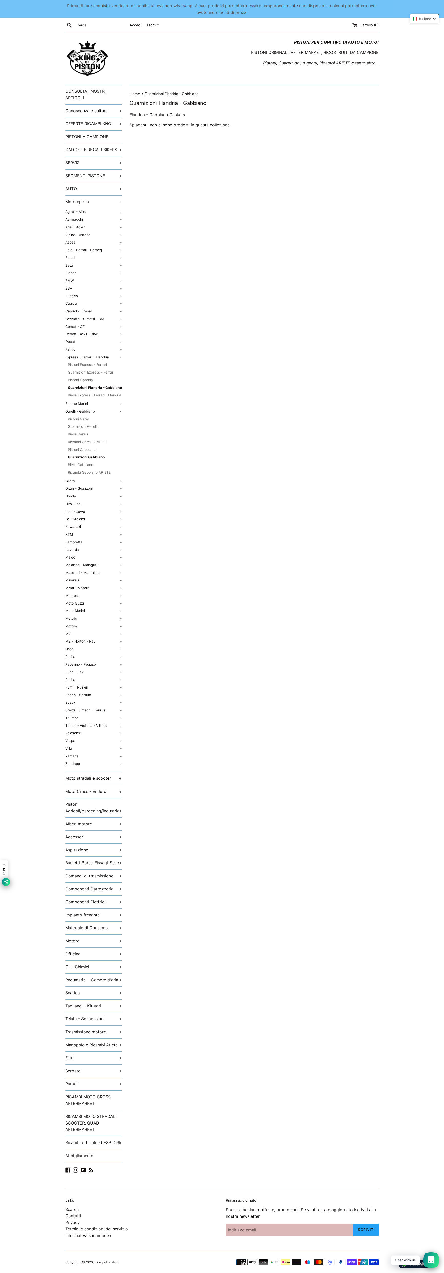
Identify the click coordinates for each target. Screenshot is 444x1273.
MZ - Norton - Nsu (93, 641)
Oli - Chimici (93, 966)
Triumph (93, 718)
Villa (93, 748)
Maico (93, 557)
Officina (93, 953)
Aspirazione (93, 849)
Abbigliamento (79, 1155)
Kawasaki (93, 527)
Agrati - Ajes (93, 212)
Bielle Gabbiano (80, 465)
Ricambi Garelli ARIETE (86, 442)
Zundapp (93, 763)
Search (72, 1209)
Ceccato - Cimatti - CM (93, 319)
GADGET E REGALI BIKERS (93, 149)
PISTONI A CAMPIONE (86, 136)
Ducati (93, 342)
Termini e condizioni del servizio (96, 1228)
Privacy (72, 1222)
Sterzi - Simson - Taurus (93, 710)
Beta (93, 265)
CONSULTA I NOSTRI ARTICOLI (85, 94)
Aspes (93, 242)
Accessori (93, 836)
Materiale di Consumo (93, 927)
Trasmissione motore (93, 1031)
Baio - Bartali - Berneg (93, 250)
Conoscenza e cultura (93, 110)
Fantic (93, 349)
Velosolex (93, 733)
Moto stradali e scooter (93, 778)
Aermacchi (93, 219)
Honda (93, 496)
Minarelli (93, 580)
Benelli (93, 258)
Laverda (93, 549)
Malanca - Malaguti (93, 565)
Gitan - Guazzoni (93, 488)
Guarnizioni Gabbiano (86, 457)
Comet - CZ (93, 326)
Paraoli (93, 1083)
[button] (424, 18)
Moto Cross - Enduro (93, 791)
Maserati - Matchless (93, 573)
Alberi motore (93, 823)
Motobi (93, 618)
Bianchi (93, 273)
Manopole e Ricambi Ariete (93, 1044)
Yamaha (93, 756)
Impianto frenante (93, 914)
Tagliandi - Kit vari (93, 1005)
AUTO (93, 188)
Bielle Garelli (78, 434)
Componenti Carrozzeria (93, 888)
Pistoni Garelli (79, 419)
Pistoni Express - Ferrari (87, 365)
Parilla (93, 657)
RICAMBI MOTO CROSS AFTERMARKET (88, 1100)
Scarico (93, 992)
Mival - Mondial (93, 588)
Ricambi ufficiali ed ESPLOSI (93, 1142)
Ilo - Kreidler (93, 519)
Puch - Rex (93, 672)
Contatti (73, 1215)
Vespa (93, 741)
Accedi (135, 25)
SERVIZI (93, 162)
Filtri (93, 1057)
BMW (93, 280)
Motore (93, 940)
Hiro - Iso (93, 504)
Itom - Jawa (93, 511)
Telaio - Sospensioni (93, 1018)
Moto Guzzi (93, 603)
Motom (93, 626)
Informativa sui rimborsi (88, 1235)
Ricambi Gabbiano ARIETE (89, 472)
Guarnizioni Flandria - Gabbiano (95, 388)
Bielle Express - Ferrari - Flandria (94, 395)
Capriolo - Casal (93, 311)
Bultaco (93, 296)
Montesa (93, 595)
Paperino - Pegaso (93, 664)
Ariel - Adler (93, 227)
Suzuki (93, 702)
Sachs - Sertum (93, 695)
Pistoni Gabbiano (82, 450)
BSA (93, 288)
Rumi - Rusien (93, 687)
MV (93, 634)
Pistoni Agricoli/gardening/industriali (93, 807)
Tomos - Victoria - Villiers (93, 725)
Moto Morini (93, 611)
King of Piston (107, 1262)
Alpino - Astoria (93, 235)
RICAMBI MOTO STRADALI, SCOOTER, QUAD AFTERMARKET (91, 1123)
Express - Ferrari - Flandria (93, 357)
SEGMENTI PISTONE (93, 175)
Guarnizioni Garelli (82, 426)
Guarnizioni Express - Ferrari (91, 372)
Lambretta (93, 542)
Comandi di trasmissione (93, 875)
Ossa (93, 649)
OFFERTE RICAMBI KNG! (93, 123)
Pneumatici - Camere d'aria (93, 979)
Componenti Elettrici (93, 901)
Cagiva (93, 303)
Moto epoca (93, 201)
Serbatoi (93, 1070)
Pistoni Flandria (80, 380)
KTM (93, 534)
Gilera (93, 481)
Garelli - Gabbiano (93, 411)
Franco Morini (93, 404)
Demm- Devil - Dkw (93, 334)
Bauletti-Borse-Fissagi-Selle (93, 862)
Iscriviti (153, 25)
